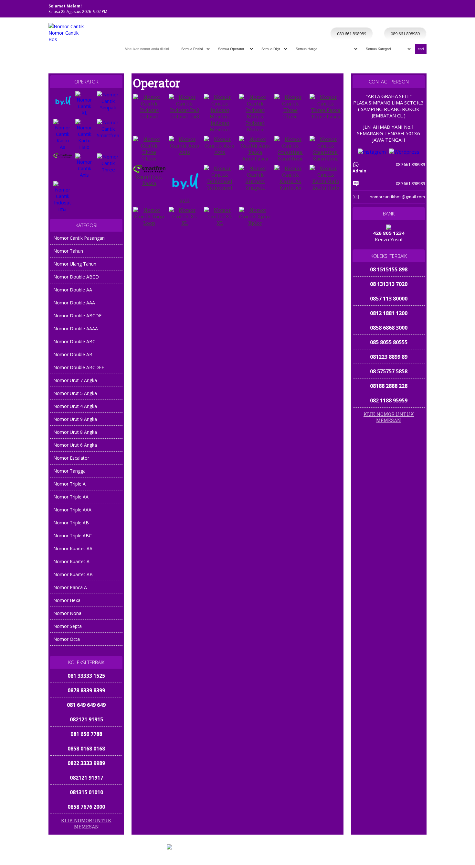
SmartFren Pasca (149, 179)
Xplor (255, 223)
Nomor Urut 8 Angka (75, 432)
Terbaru (393, 20)
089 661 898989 (387, 859)
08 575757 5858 (388, 371)
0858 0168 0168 (86, 734)
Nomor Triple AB (71, 523)
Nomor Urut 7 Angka (75, 380)
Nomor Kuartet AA (72, 548)
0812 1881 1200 (388, 313)
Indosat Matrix (255, 126)
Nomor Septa (67, 626)
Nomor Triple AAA (72, 510)
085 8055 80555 (388, 342)
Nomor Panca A (70, 587)
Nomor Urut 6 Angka (75, 445)
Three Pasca (326, 116)
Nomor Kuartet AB (73, 574)
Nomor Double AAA (74, 303)
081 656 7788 (86, 719)
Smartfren (290, 158)
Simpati (255, 187)
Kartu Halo (325, 187)
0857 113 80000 (388, 298)
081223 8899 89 (388, 356)
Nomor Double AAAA (75, 328)
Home (319, 20)
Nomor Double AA (72, 290)
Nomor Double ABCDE (77, 315)
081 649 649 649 (86, 690)
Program (414, 20)
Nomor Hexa (66, 600)
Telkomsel (219, 187)
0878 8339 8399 (86, 675)
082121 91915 (86, 704)
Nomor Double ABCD (76, 277)
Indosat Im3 (184, 116)
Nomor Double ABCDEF (78, 367)
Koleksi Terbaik (345, 20)
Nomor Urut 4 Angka (75, 406)
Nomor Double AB (72, 354)
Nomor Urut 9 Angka (75, 419)
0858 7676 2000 (86, 792)
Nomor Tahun (68, 251)
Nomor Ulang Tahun (74, 264)
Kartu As (290, 187)
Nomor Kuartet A (71, 561)
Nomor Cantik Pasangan (79, 238)
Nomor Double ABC (74, 341)
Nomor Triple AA (71, 497)
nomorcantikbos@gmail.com (397, 197)
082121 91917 (86, 763)
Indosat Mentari (220, 126)
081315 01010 (86, 777)
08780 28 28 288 (86, 806)
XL (184, 223)
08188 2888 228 (388, 385)
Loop (149, 223)
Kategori (373, 20)
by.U (185, 200)
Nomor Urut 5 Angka (75, 393)
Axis (184, 152)
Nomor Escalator (71, 458)
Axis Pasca (255, 158)
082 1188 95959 (388, 400)
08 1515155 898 (388, 269)
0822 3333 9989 (86, 748)
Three (290, 116)
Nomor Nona (67, 613)
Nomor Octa (66, 639)
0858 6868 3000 (388, 327)
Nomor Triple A (69, 484)
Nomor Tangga (69, 471)
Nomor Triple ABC (72, 535)
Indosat (149, 116)
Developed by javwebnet (283, 852)
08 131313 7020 (388, 284)
